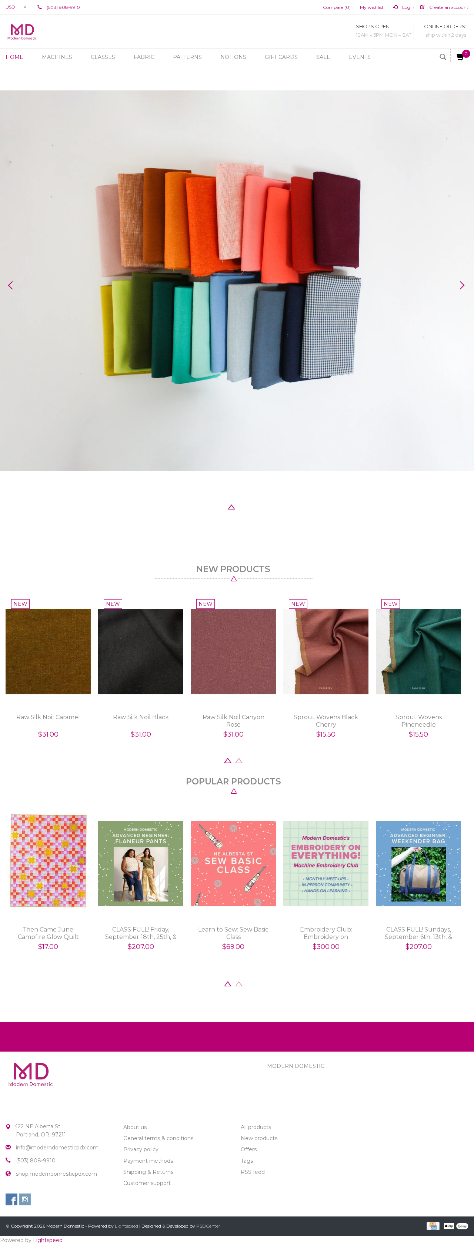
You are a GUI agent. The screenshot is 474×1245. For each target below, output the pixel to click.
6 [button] (264, 506)
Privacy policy (140, 1149)
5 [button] (253, 506)
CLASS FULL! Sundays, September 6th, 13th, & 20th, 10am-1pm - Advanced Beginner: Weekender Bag (418, 933)
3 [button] (231, 506)
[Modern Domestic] (22, 31)
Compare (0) (337, 7)
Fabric (144, 57)
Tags (247, 1161)
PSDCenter (208, 1226)
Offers (249, 1149)
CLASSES (103, 57)
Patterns (187, 57)
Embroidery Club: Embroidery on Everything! (326, 933)
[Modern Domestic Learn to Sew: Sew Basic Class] (233, 864)
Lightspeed (126, 1226)
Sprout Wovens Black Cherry (326, 721)
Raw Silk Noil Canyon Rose (233, 721)
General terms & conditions (158, 1138)
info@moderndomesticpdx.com (57, 1147)
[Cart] (457, 56)
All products (256, 1127)
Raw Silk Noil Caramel (48, 717)
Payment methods (148, 1161)
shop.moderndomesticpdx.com (56, 1174)
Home (14, 57)
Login (407, 7)
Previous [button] (13, 285)
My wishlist (372, 7)
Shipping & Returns (148, 1172)
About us (135, 1127)
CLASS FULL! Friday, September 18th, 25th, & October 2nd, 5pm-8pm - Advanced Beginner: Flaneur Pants (141, 933)
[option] (237, 280)
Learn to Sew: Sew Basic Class (233, 933)
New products (259, 1138)
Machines (57, 57)
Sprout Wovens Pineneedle (418, 721)
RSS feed (253, 1172)
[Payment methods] (432, 1225)
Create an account (448, 7)
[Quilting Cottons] (237, 280)
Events (360, 57)
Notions (233, 57)
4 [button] (242, 506)
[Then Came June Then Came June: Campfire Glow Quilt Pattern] (48, 864)
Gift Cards (281, 57)
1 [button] (209, 506)
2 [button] (220, 506)
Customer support (147, 1183)
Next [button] (461, 285)
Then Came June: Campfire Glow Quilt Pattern (48, 933)
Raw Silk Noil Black (141, 717)
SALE (323, 57)
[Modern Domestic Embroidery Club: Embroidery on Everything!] (325, 864)
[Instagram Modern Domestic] (25, 1199)
